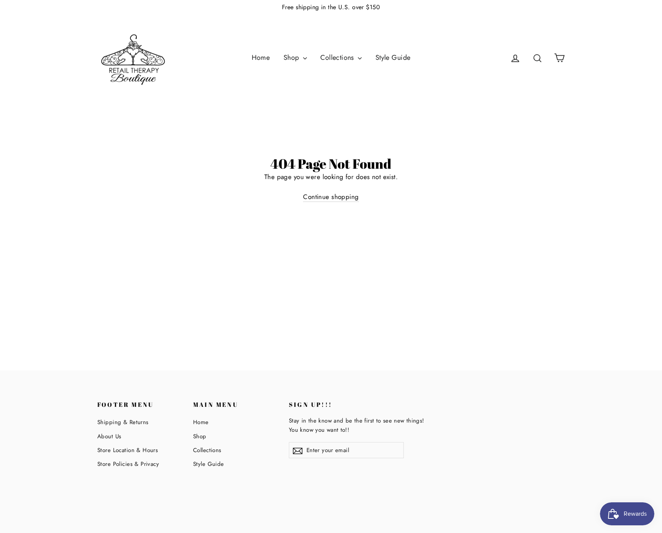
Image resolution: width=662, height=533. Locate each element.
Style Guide (393, 58)
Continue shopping (331, 196)
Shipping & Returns (123, 422)
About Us (109, 436)
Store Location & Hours (127, 450)
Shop (292, 58)
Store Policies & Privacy (128, 464)
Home (261, 58)
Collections (338, 58)
